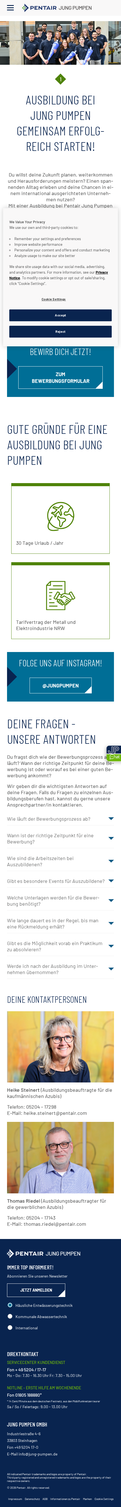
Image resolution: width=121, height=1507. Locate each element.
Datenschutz (32, 1499)
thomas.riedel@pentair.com (55, 1224)
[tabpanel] (60, 43)
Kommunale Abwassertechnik (41, 1316)
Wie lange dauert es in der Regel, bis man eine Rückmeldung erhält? (52, 923)
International (26, 1327)
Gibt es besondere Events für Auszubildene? (56, 881)
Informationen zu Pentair (65, 1499)
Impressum (15, 1499)
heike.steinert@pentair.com (55, 1113)
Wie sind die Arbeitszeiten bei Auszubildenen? (40, 861)
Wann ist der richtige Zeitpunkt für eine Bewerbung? (50, 838)
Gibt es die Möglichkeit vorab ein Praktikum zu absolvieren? (54, 946)
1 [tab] (60, 79)
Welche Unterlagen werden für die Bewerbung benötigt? (53, 900)
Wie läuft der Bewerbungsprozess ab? (48, 819)
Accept (60, 315)
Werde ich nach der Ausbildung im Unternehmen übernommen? (52, 969)
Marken (87, 1499)
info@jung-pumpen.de (38, 1454)
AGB (45, 1499)
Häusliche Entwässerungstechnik (44, 1305)
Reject (60, 331)
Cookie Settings (104, 1499)
